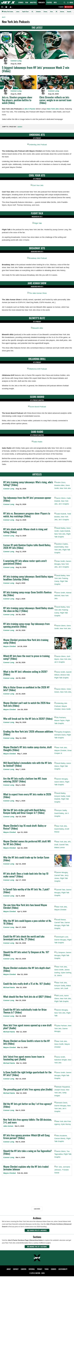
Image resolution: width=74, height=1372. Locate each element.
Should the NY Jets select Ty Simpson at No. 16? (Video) (26, 953)
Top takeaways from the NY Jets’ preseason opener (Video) (27, 499)
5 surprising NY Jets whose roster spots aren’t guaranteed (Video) (25, 562)
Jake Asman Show (37, 283)
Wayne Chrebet (9, 646)
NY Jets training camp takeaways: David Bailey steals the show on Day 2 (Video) (28, 609)
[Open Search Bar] (64, 2)
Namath (69, 11)
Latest (17, 11)
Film (26, 2)
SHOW (20, 127)
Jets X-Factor (29, 109)
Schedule (38, 11)
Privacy (39, 1269)
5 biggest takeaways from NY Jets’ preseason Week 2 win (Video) (35, 69)
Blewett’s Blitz (37, 318)
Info (55, 2)
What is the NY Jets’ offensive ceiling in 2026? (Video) (25, 673)
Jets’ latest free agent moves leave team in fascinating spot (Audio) (23, 1058)
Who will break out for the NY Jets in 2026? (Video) (28, 718)
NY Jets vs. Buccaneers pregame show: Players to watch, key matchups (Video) (26, 514)
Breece (45, 11)
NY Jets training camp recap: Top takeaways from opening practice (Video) (26, 625)
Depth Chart (25, 11)
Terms (47, 1269)
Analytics (33, 2)
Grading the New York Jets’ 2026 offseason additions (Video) (28, 733)
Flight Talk (37, 213)
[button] (70, 2)
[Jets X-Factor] (8, 2)
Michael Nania (9, 987)
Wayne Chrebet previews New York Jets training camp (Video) (25, 641)
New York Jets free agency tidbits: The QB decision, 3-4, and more (27, 1121)
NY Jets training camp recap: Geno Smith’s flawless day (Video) (27, 593)
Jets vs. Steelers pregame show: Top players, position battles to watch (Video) (17, 100)
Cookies (53, 1269)
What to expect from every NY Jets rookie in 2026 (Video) (27, 795)
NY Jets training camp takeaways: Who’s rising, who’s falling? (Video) (28, 483)
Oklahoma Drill (37, 359)
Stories (20, 2)
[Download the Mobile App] (2, 7)
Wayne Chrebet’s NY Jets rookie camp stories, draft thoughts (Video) (27, 748)
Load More (37, 1209)
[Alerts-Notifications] (6, 7)
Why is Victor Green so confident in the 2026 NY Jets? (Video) (26, 688)
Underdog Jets (37, 134)
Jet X (3, 17)
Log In (61, 7)
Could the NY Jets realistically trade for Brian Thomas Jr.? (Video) (25, 1011)
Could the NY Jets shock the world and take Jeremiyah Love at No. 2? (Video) (24, 937)
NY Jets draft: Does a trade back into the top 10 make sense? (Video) (25, 875)
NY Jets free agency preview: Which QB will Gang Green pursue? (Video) (26, 1136)
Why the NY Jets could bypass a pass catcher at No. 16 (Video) (27, 922)
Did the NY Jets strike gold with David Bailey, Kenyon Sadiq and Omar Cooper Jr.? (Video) (24, 811)
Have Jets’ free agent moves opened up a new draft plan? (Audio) (27, 1026)
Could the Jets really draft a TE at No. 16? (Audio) (26, 983)
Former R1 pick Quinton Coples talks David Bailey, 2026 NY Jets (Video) (27, 546)
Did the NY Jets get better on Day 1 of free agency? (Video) (27, 1105)
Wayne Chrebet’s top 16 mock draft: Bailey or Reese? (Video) (24, 827)
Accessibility (62, 1269)
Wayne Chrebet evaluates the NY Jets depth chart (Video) (26, 969)
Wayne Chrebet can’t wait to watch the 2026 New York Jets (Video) (26, 704)
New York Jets (53, 109)
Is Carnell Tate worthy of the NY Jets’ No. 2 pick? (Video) (26, 890)
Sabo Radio (37, 432)
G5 (32, 11)
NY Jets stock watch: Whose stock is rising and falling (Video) (25, 530)
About (9, 1269)
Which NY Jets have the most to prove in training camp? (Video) (26, 657)
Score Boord (37, 397)
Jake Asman (8, 1126)
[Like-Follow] (10, 7)
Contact (15, 1269)
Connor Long (16, 61)
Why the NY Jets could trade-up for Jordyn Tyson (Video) (26, 858)
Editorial (32, 1269)
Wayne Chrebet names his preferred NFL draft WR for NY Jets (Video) (27, 842)
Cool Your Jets (37, 175)
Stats (51, 11)
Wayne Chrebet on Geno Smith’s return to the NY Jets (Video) (26, 1042)
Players (49, 2)
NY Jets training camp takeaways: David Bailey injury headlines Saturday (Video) (28, 578)
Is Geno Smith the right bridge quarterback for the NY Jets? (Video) (27, 1073)
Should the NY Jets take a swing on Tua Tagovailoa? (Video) (27, 1152)
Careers (23, 1269)
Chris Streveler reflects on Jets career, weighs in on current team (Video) (55, 100)
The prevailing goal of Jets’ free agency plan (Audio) (27, 1089)
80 (56, 11)
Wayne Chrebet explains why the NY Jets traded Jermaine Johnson (25, 1168)
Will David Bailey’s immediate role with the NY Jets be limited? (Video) (27, 764)
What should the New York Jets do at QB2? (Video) (27, 996)
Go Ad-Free (69, 7)
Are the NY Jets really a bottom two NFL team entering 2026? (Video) (25, 780)
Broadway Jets (37, 248)
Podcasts (41, 2)
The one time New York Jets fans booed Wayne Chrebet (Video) (25, 906)
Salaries (62, 11)
